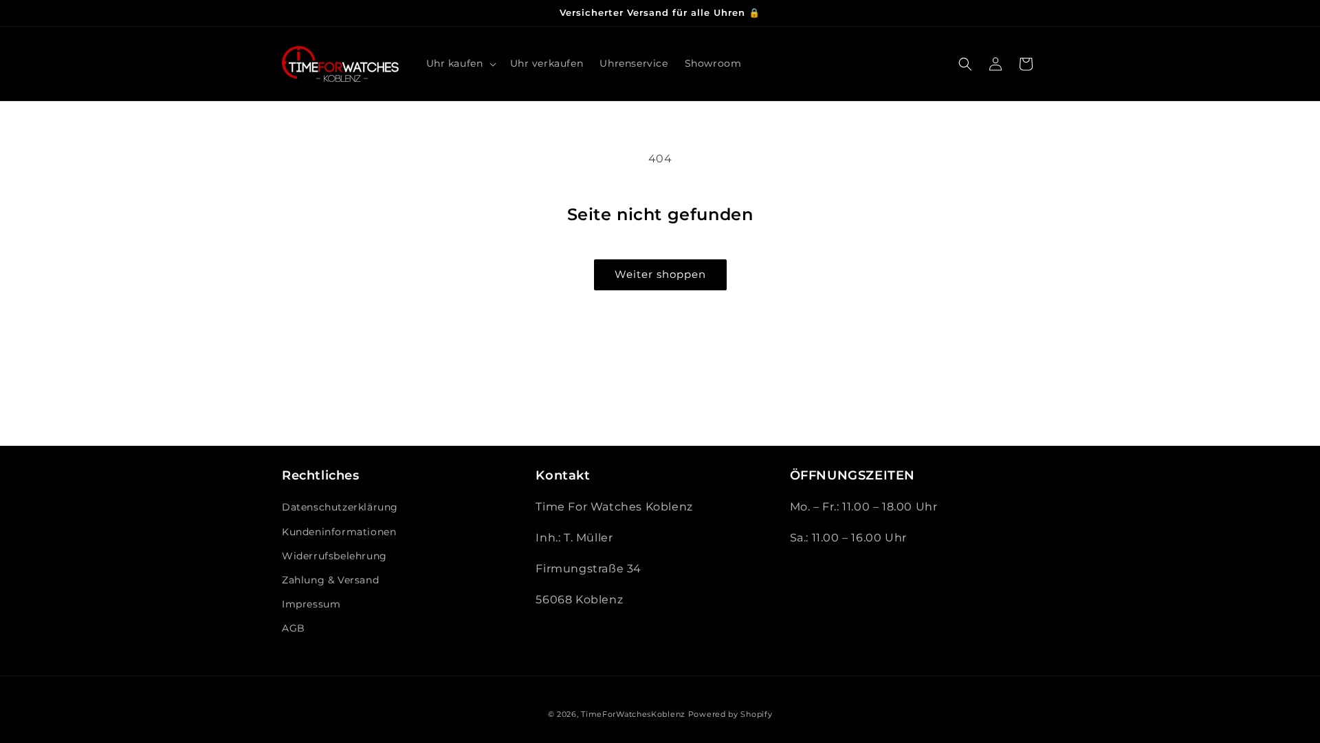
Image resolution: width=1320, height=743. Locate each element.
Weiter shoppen (660, 274)
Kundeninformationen (339, 532)
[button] (460, 63)
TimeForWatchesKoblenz (633, 714)
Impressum (311, 604)
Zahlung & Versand (330, 580)
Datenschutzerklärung (340, 507)
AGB (293, 628)
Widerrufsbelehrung (334, 556)
